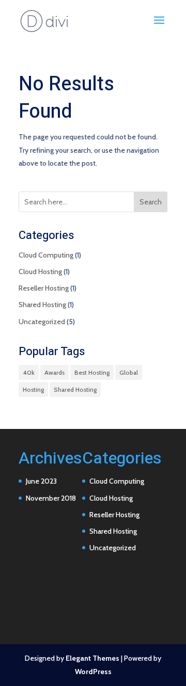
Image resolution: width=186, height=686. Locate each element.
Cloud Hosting (40, 271)
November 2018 (51, 498)
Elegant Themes (92, 658)
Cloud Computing (46, 255)
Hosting (33, 389)
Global (128, 372)
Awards (54, 372)
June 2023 (41, 481)
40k (29, 372)
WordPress (93, 671)
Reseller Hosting (44, 288)
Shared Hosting (42, 304)
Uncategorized (42, 321)
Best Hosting (92, 372)
